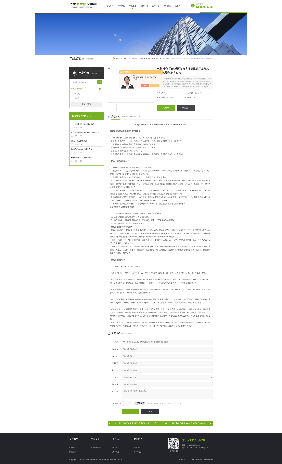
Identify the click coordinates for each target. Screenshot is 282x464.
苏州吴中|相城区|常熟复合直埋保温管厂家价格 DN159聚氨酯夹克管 (195, 423)
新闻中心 (144, 6)
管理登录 (199, 459)
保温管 (156, 58)
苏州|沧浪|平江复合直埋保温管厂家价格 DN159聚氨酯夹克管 (142, 423)
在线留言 (167, 6)
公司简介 (72, 447)
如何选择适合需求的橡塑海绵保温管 (85, 132)
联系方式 (137, 447)
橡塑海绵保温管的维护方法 (81, 149)
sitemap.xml (208, 459)
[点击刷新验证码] (139, 403)
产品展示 (132, 6)
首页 (126, 58)
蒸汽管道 (77, 94)
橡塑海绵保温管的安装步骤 (81, 158)
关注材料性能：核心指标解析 (82, 124)
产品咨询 (166, 108)
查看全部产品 (87, 104)
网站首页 (110, 6)
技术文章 (155, 6)
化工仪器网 (191, 459)
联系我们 (178, 6)
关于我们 (121, 6)
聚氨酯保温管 (145, 58)
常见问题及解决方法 (79, 141)
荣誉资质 (72, 452)
